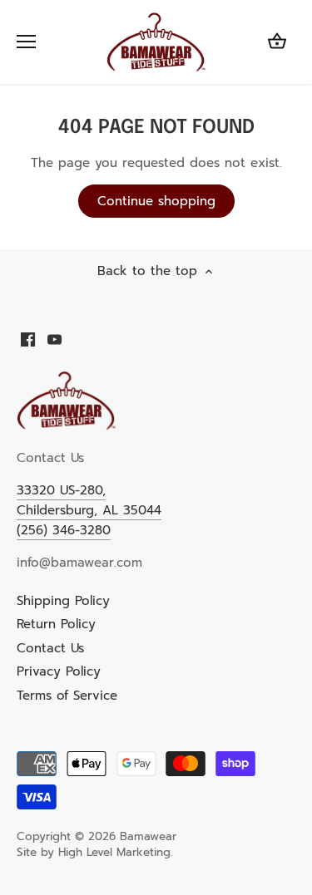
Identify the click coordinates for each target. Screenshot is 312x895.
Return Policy (56, 624)
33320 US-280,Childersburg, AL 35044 (89, 500)
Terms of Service (67, 695)
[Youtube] (54, 338)
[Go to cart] (277, 42)
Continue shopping (156, 201)
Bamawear (148, 836)
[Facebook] (28, 338)
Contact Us (50, 648)
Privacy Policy (59, 671)
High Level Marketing (114, 852)
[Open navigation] (26, 41)
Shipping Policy (63, 601)
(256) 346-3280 (64, 530)
